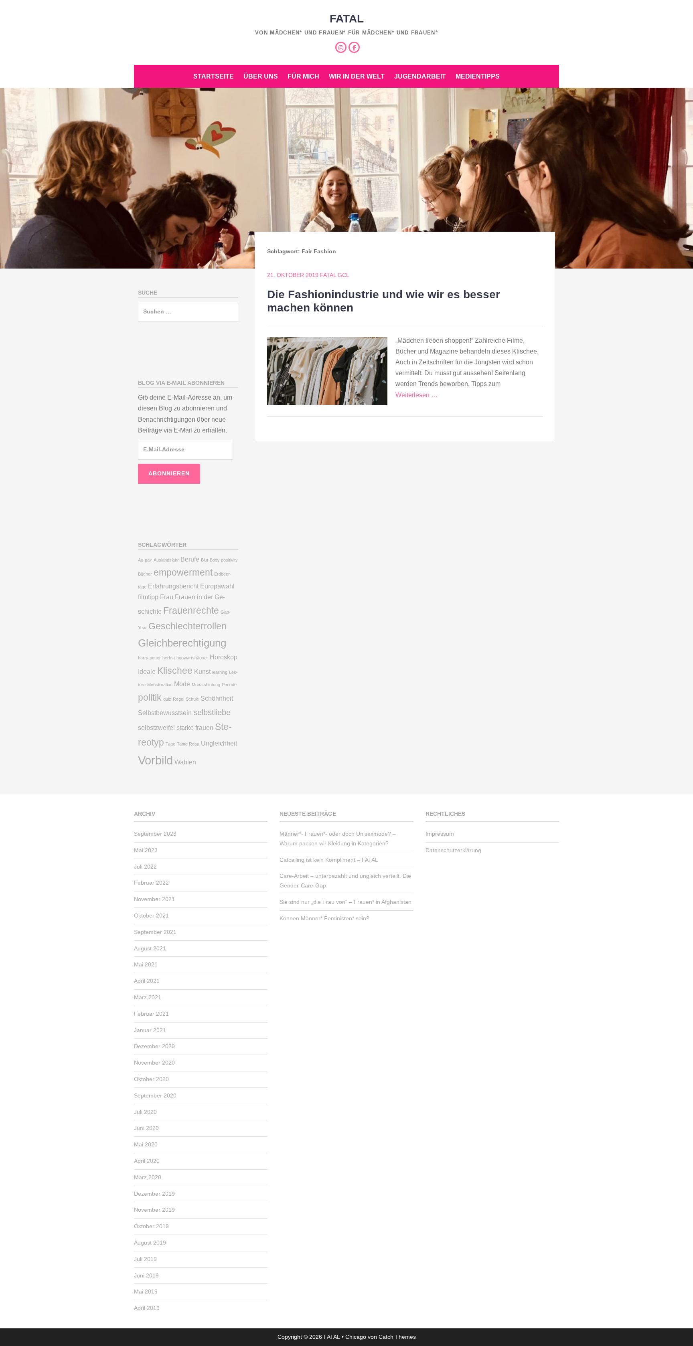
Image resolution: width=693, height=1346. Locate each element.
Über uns (260, 76)
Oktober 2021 (151, 915)
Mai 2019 (146, 1291)
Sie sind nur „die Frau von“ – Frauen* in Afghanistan (345, 902)
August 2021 (150, 948)
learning (219, 672)
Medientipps (478, 76)
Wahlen (185, 762)
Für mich (303, 76)
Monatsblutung (206, 684)
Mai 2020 (146, 1144)
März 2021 (147, 997)
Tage (170, 744)
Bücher (145, 574)
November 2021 (154, 899)
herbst (168, 657)
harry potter (149, 657)
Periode (229, 684)
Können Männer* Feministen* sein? (324, 918)
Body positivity (224, 560)
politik (150, 697)
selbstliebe (212, 712)
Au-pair (145, 560)
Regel (178, 699)
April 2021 (147, 981)
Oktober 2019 (151, 1226)
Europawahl (217, 586)
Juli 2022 (145, 866)
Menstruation (159, 684)
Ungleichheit (219, 743)
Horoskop (223, 657)
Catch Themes (397, 1337)
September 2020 (155, 1095)
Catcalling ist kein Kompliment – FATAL (329, 860)
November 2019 (154, 1210)
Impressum (440, 834)
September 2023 (155, 834)
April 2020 (147, 1161)
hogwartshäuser (192, 657)
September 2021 (155, 932)
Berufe (189, 559)
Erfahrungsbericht (173, 586)
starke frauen (194, 727)
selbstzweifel (156, 727)
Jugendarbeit (420, 76)
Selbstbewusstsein (165, 712)
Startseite (213, 76)
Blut (204, 560)
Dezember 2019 (154, 1193)
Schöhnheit (217, 698)
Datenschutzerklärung (453, 850)
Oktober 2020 (151, 1079)
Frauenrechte (191, 610)
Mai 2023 (146, 850)
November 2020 (154, 1062)
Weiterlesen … (416, 395)
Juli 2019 (145, 1259)
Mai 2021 (146, 964)
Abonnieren (169, 473)
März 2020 (147, 1177)
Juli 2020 (145, 1112)
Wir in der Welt (357, 76)
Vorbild (155, 760)
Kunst (202, 671)
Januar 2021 (150, 1030)
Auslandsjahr (166, 560)
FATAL (347, 18)
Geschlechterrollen (187, 626)
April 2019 (147, 1308)
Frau (166, 596)
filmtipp (148, 596)
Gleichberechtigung (182, 643)
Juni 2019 (146, 1275)
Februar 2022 (151, 882)
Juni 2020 (146, 1128)
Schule (192, 699)
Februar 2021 (151, 1014)
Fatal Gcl (334, 275)
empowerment (183, 572)
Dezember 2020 (154, 1046)
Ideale (147, 671)
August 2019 (150, 1242)
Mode (182, 683)
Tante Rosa (188, 744)
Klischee (174, 670)
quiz (167, 699)
